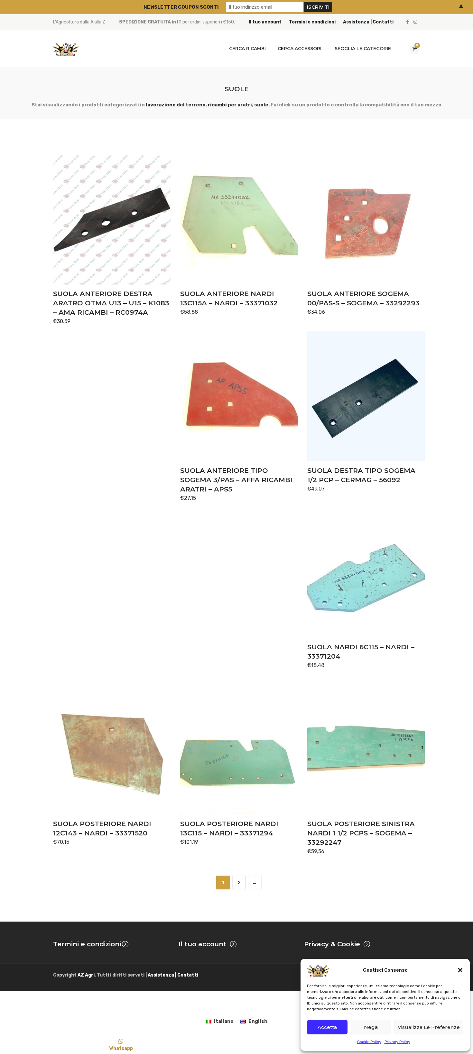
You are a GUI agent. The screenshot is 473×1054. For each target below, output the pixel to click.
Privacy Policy (397, 1042)
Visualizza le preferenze (429, 1027)
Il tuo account (265, 22)
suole (261, 105)
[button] (460, 970)
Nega (371, 1027)
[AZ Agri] (66, 48)
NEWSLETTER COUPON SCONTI (181, 7)
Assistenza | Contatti (368, 22)
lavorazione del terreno (176, 105)
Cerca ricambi (247, 48)
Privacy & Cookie (332, 944)
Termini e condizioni (312, 22)
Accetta (327, 1027)
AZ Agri (86, 975)
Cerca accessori (299, 48)
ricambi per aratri (230, 105)
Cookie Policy (369, 1042)
